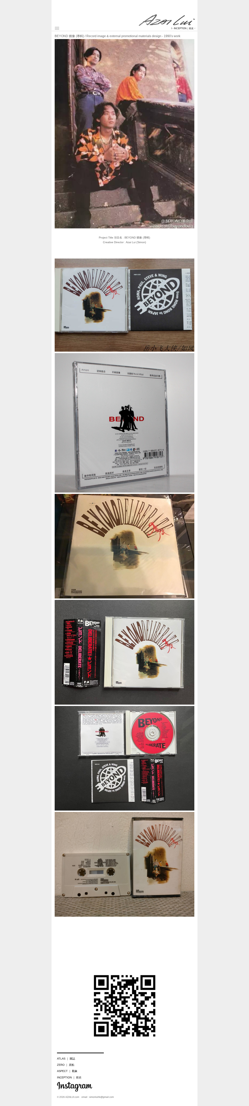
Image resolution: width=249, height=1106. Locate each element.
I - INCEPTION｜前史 (182, 28)
